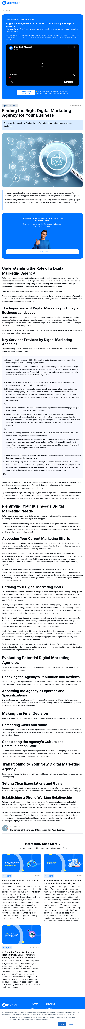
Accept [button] (62, 1024)
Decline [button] (71, 1024)
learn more (43, 252)
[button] (82, 2)
